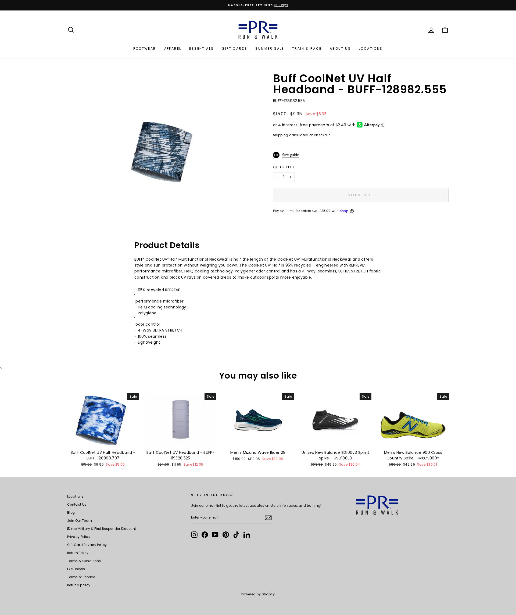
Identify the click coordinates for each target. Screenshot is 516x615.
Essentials (201, 48)
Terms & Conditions (84, 561)
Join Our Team (79, 521)
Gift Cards (234, 48)
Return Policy (78, 553)
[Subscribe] (268, 518)
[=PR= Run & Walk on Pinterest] (226, 534)
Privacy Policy (78, 537)
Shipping (280, 135)
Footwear (144, 48)
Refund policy (79, 585)
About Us (340, 48)
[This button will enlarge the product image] (161, 147)
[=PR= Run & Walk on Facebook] (205, 534)
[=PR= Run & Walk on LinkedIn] (246, 534)
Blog (71, 512)
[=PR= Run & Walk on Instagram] (194, 534)
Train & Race (307, 48)
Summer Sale (269, 48)
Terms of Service (81, 577)
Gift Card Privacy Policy (87, 545)
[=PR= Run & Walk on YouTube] (215, 534)
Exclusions (76, 569)
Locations (371, 48)
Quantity (284, 167)
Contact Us (77, 504)
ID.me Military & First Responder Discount (101, 529)
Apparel (172, 48)
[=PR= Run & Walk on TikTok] (236, 534)
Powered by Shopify (258, 594)
